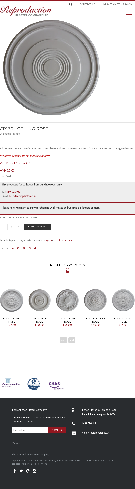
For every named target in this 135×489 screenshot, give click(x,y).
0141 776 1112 (13, 192)
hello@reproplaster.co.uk (22, 196)
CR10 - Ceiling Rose (95, 320)
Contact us (87, 4)
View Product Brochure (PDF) (16, 163)
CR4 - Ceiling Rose (39, 320)
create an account (63, 240)
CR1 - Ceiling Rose (11, 320)
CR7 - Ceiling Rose (67, 320)
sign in (49, 240)
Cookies (30, 422)
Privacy (37, 417)
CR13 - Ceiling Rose (123, 320)
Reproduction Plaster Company (19, 217)
